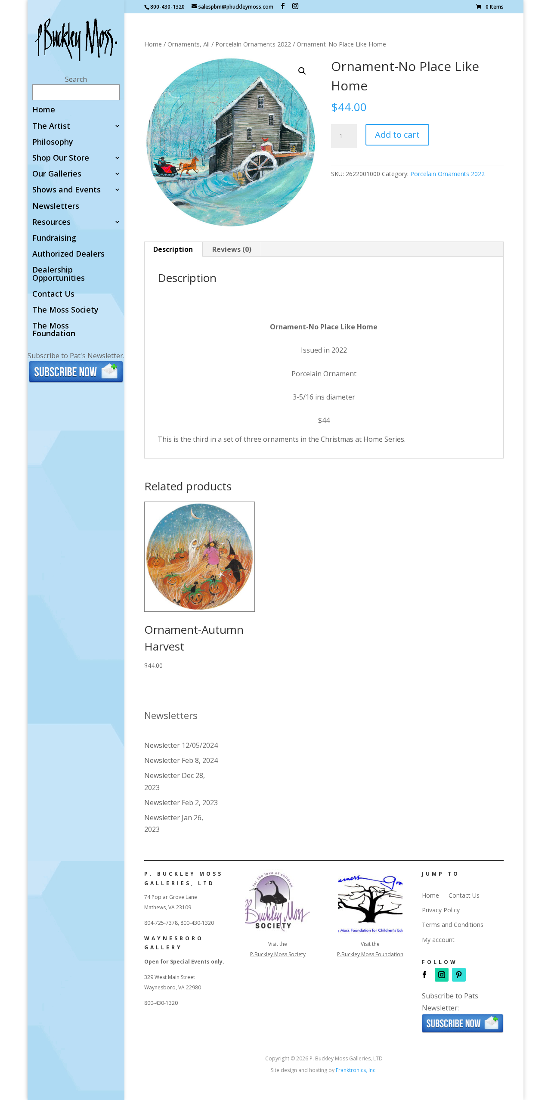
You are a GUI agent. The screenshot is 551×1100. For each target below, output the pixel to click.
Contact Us (53, 294)
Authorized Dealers (68, 254)
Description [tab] (173, 249)
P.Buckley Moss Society (278, 954)
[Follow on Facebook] (424, 975)
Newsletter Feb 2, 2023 (181, 802)
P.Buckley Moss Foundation (370, 954)
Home (43, 110)
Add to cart (397, 134)
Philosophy (52, 142)
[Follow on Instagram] (442, 975)
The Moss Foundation (53, 330)
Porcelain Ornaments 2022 (253, 44)
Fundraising (54, 238)
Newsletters (55, 206)
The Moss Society (65, 310)
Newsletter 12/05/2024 (181, 745)
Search (76, 79)
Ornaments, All (188, 44)
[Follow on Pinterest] (459, 975)
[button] (302, 71)
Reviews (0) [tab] (231, 249)
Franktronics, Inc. (356, 1070)
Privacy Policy (441, 910)
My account (438, 940)
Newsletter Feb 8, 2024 (181, 760)
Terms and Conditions (452, 925)
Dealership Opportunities (58, 274)
